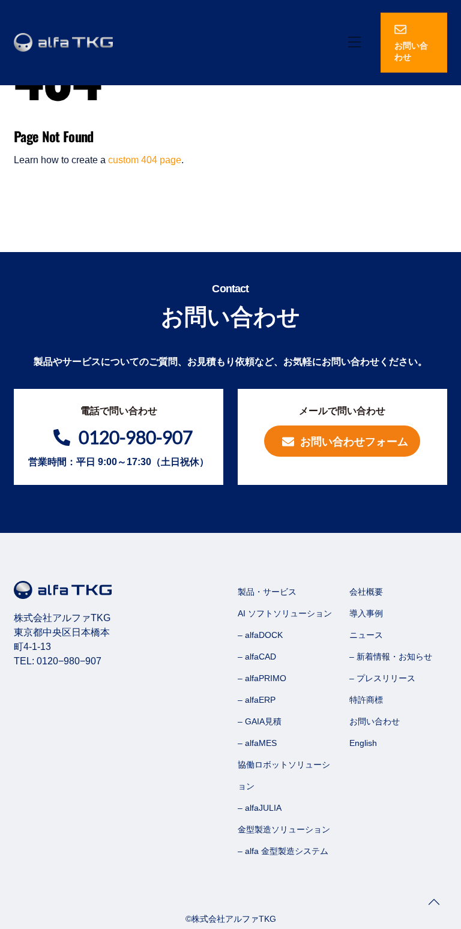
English (363, 743)
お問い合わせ (411, 51)
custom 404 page (144, 160)
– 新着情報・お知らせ (390, 656)
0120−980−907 (69, 661)
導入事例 (366, 613)
